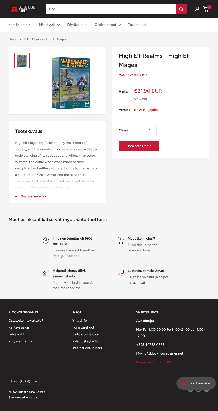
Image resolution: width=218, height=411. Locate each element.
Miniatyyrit (47, 25)
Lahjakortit (16, 334)
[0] (206, 9)
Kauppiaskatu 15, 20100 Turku (158, 362)
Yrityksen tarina (20, 341)
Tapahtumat (137, 25)
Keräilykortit (18, 25)
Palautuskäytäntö (85, 341)
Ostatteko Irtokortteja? (26, 320)
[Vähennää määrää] (138, 130)
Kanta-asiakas (19, 327)
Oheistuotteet (105, 25)
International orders (87, 348)
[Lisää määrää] (161, 130)
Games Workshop (133, 75)
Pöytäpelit (75, 25)
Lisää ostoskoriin (138, 146)
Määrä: (124, 130)
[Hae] (181, 9)
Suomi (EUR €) (20, 381)
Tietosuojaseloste (85, 334)
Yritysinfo (79, 320)
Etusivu (13, 39)
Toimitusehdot (83, 327)
